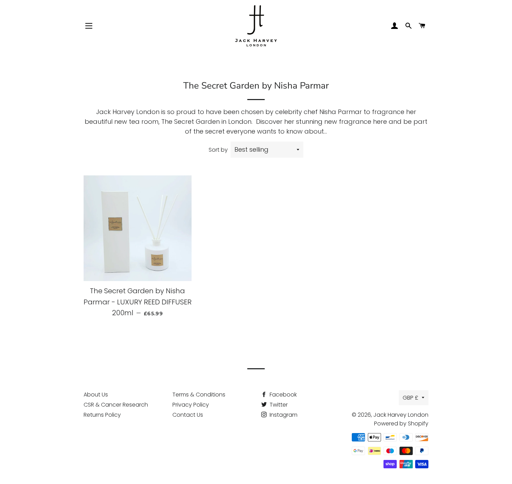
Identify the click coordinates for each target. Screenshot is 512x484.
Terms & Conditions (198, 395)
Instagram (282, 415)
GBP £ (410, 398)
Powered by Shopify (401, 423)
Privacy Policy (190, 405)
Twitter (278, 405)
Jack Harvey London (400, 415)
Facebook (282, 395)
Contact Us (187, 415)
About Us (96, 395)
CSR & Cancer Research (116, 405)
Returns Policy (102, 415)
